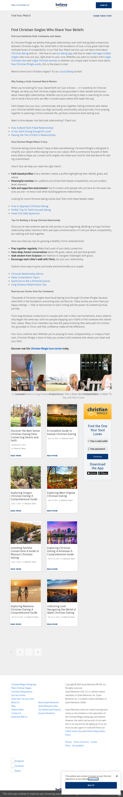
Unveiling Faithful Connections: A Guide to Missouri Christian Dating (25, 552)
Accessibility (78, 745)
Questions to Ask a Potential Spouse (30, 281)
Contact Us (16, 713)
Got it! (91, 785)
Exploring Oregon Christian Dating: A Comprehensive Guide (24, 496)
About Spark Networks (48, 702)
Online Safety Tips (73, 731)
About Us (15, 702)
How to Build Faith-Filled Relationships (32, 127)
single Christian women (44, 60)
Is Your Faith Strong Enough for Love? (31, 131)
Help (13, 706)
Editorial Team (20, 448)
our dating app (64, 53)
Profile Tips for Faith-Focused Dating (31, 209)
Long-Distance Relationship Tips (28, 284)
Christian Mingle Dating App (23, 684)
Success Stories (18, 695)
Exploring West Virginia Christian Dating (61, 494)
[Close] (117, 776)
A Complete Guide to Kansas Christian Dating (61, 432)
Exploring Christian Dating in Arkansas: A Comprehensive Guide (60, 551)
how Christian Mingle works (26, 64)
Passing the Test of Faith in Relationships (33, 135)
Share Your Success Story (22, 699)
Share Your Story (102, 16)
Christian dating (20, 53)
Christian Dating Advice (21, 691)
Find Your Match (20, 5)
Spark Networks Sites (48, 706)
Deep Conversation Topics (25, 277)
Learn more (93, 779)
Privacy (68, 742)
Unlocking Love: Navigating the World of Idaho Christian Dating (61, 609)
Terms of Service (81, 742)
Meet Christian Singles (21, 688)
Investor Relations (46, 713)
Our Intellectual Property (49, 709)
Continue (97, 456)
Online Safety (17, 709)
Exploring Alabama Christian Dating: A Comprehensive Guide (24, 609)
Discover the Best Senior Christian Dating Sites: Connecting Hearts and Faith (25, 435)
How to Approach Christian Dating (29, 206)
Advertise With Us (19, 717)
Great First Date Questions (25, 213)
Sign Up (103, 5)
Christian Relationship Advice (27, 273)
